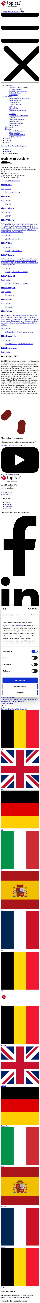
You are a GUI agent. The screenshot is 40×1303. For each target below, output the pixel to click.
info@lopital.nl (6, 494)
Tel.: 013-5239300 (18, 446)
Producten (8, 97)
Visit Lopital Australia (20, 1301)
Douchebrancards (15, 100)
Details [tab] (18, 615)
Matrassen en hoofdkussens (18, 116)
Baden (11, 112)
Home (7, 149)
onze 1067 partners (15, 626)
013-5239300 (7, 492)
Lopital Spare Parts (15, 136)
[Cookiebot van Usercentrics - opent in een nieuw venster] (28, 609)
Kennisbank (9, 127)
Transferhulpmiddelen (16, 119)
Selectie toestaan (20, 686)
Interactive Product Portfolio (18, 87)
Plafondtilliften (14, 108)
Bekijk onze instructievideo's (10, 474)
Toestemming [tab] (7, 615)
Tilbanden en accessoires (17, 110)
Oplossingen (9, 85)
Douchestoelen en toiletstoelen (19, 98)
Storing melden (14, 133)
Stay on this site (7, 1301)
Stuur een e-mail (6, 446)
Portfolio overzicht (15, 121)
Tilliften (12, 106)
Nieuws (7, 138)
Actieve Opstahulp (15, 104)
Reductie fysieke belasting (18, 91)
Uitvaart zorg (13, 95)
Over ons (8, 140)
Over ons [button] (10, 703)
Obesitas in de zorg (15, 89)
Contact (7, 142)
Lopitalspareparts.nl (16, 123)
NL (23, 12)
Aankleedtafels (14, 102)
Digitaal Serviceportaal (17, 135)
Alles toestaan (20, 680)
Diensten (8, 129)
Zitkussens (13, 117)
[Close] (2, 1005)
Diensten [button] (12, 697)
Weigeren (20, 693)
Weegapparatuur (14, 125)
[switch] (34, 658)
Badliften (12, 114)
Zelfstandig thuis (15, 93)
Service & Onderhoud (16, 131)
